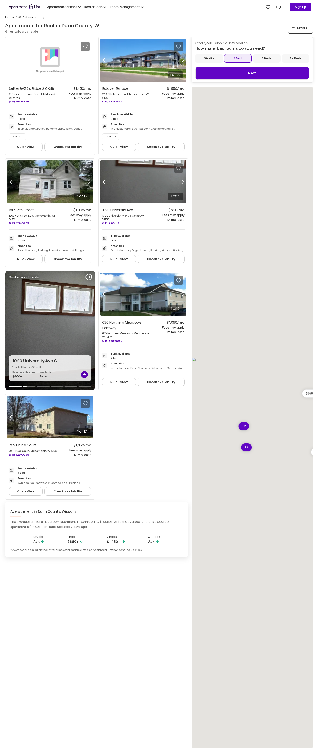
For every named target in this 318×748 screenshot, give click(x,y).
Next (252, 73)
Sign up (300, 7)
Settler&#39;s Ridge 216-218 (31, 88)
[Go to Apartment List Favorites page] (268, 7)
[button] (246, 447)
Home (9, 17)
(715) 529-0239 (19, 223)
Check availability (68, 147)
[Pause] (88, 276)
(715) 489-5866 (112, 101)
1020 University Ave (117, 210)
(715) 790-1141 (111, 223)
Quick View (26, 147)
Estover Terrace (115, 88)
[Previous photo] (103, 60)
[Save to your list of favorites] (85, 46)
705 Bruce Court (22, 445)
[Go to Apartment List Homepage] (24, 7)
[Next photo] (182, 60)
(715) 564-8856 (19, 101)
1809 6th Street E (23, 210)
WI (19, 17)
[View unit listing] (84, 374)
